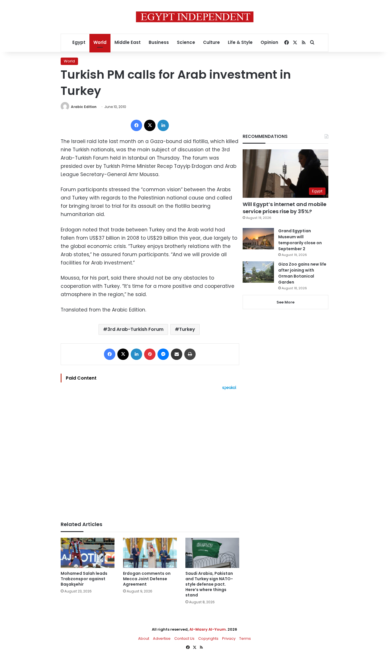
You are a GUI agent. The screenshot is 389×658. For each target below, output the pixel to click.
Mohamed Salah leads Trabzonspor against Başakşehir (84, 579)
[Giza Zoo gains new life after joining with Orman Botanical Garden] (258, 272)
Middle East (127, 42)
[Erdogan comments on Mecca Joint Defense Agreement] (150, 553)
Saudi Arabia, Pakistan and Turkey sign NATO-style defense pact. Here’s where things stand (209, 584)
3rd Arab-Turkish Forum (135, 329)
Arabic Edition (84, 106)
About (143, 638)
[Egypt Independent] (194, 16)
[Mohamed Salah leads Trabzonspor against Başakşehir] (87, 553)
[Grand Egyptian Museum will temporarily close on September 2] (258, 238)
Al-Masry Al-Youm (207, 629)
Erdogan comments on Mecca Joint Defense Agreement (147, 579)
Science (186, 42)
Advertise (162, 638)
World (100, 42)
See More (285, 302)
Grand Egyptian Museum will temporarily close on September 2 (300, 240)
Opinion (269, 42)
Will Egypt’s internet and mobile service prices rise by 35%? (284, 208)
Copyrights (208, 638)
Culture (211, 42)
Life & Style (240, 42)
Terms (245, 638)
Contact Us (184, 638)
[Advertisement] (150, 452)
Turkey (187, 329)
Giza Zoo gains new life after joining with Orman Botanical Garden (302, 273)
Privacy (229, 638)
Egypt (78, 42)
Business (159, 42)
